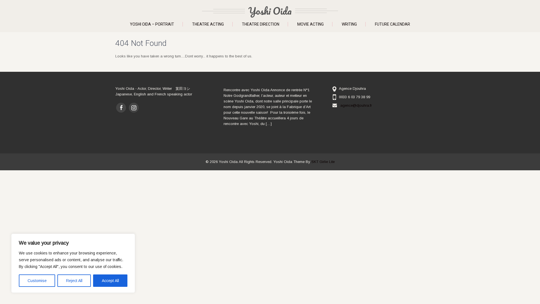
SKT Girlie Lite (323, 162)
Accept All (110, 280)
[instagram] (134, 108)
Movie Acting (310, 24)
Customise (37, 280)
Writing (349, 24)
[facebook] (121, 108)
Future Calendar (392, 24)
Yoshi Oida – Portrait (152, 24)
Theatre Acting (208, 24)
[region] (73, 263)
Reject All (74, 280)
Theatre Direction (260, 24)
